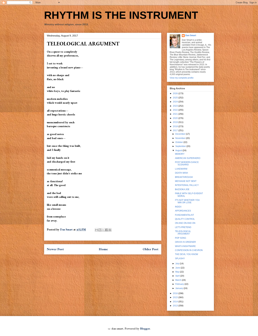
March (178, 280)
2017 (175, 130)
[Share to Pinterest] (110, 230)
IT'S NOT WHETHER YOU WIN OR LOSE (187, 201)
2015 (175, 297)
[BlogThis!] (100, 230)
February (179, 284)
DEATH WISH (181, 173)
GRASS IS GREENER (185, 242)
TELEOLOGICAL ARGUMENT (183, 232)
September (180, 146)
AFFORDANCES (183, 211)
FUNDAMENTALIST (184, 215)
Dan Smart (190, 35)
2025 (175, 97)
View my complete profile (182, 78)
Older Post (150, 249)
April (177, 276)
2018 (175, 126)
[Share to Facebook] (106, 230)
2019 (175, 122)
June (178, 268)
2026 (175, 93)
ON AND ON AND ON (185, 223)
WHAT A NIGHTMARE (185, 246)
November (180, 138)
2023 (175, 106)
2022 (175, 110)
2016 (175, 293)
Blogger (145, 328)
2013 (175, 305)
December (180, 134)
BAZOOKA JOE (182, 189)
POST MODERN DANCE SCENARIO (187, 163)
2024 (175, 101)
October (179, 142)
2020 (175, 118)
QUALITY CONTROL (185, 219)
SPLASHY (180, 258)
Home (103, 249)
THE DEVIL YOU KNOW (186, 254)
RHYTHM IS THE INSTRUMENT (121, 15)
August (179, 150)
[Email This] (96, 230)
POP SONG (180, 238)
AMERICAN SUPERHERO (187, 158)
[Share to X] (103, 230)
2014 (175, 301)
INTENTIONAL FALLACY (187, 185)
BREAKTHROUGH (184, 177)
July (177, 263)
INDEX (178, 207)
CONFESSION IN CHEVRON (189, 250)
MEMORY (179, 154)
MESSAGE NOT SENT (185, 181)
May (177, 272)
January (179, 288)
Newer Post (55, 249)
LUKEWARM (181, 169)
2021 (175, 114)
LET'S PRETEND (183, 227)
